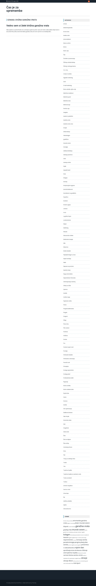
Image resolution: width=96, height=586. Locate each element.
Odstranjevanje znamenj (69, 281)
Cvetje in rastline (67, 74)
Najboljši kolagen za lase (69, 254)
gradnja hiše (67, 530)
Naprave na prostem (68, 266)
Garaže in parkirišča (68, 116)
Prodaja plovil (66, 374)
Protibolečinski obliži (68, 378)
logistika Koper (75, 537)
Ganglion (65, 112)
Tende (65, 462)
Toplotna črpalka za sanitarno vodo (72, 474)
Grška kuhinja (66, 131)
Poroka (65, 339)
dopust (65, 526)
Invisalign (65, 147)
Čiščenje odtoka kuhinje (69, 62)
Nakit (64, 262)
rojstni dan (79, 547)
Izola (64, 158)
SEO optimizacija (67, 408)
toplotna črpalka (71, 553)
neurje (74, 540)
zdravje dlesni (68, 561)
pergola (77, 542)
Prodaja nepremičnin (68, 370)
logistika (70, 537)
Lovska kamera (67, 220)
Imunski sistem (67, 143)
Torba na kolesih (67, 478)
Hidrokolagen (66, 135)
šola (75, 563)
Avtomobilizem (67, 39)
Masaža (65, 231)
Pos (64, 343)
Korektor (65, 201)
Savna (64, 397)
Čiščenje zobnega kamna (69, 66)
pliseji (82, 542)
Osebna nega (66, 297)
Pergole (65, 312)
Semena (65, 401)
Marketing (65, 228)
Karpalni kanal (66, 170)
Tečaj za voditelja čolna (69, 458)
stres (72, 550)
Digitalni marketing (68, 77)
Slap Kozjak (66, 416)
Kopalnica (65, 197)
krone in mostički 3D (85, 535)
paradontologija (68, 542)
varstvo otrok (77, 555)
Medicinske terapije (68, 239)
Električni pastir (67, 97)
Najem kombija (67, 258)
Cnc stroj (65, 70)
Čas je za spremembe (14, 9)
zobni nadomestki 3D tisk (68, 563)
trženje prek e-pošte (82, 553)
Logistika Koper (67, 216)
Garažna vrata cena (68, 124)
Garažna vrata (66, 120)
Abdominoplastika (67, 27)
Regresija (65, 381)
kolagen (66, 534)
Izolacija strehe (67, 162)
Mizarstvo (65, 247)
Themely (34, 583)
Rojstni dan (66, 393)
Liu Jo (64, 212)
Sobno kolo (66, 431)
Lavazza (65, 208)
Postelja (65, 351)
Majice (65, 224)
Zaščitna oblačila (67, 501)
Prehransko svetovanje (69, 358)
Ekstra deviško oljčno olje (69, 89)
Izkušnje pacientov (68, 154)
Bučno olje (66, 50)
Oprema (65, 289)
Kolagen (65, 178)
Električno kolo (67, 100)
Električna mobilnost (68, 93)
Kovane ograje (67, 204)
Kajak (64, 166)
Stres (64, 451)
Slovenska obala (67, 420)
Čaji (64, 54)
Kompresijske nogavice (69, 185)
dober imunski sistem (82, 523)
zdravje (84, 558)
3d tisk (65, 24)
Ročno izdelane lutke (68, 389)
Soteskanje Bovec (67, 447)
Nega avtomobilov (68, 274)
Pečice (65, 304)
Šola (64, 435)
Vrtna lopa (66, 493)
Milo (64, 243)
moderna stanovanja (82, 537)
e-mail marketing (72, 526)
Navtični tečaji (66, 270)
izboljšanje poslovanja (73, 532)
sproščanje (67, 550)
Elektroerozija (66, 104)
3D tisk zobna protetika (68, 520)
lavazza (65, 537)
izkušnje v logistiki (81, 532)
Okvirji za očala (67, 285)
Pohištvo (65, 335)
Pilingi (64, 320)
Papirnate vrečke (67, 301)
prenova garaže (78, 544)
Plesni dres (66, 324)
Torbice (65, 481)
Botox (65, 47)
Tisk (64, 466)
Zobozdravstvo (67, 508)
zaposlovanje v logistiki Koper (75, 558)
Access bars (66, 31)
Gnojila (65, 127)
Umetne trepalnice (68, 485)
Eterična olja (66, 108)
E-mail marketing (67, 85)
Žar (64, 497)
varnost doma (68, 555)
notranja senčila (81, 540)
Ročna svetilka (66, 385)
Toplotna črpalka (67, 470)
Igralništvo (66, 139)
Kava (64, 174)
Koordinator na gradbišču (69, 193)
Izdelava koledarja (67, 151)
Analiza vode (66, 35)
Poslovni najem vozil (68, 347)
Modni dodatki (67, 251)
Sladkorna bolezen (67, 412)
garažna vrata (83, 526)
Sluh (64, 424)
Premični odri (66, 362)
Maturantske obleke (68, 235)
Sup (64, 455)
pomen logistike (71, 544)
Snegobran (66, 428)
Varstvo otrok (66, 489)
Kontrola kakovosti (68, 189)
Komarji (65, 181)
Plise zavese (66, 328)
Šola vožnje (66, 443)
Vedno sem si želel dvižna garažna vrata (27, 25)
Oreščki (65, 293)
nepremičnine (68, 540)
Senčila (65, 405)
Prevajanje (66, 366)
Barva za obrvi (66, 43)
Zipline (65, 505)
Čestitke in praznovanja (69, 58)
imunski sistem (78, 529)
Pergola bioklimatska (68, 308)
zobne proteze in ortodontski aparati (80, 561)
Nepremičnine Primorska (69, 278)
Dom (64, 81)
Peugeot (65, 316)
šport (78, 563)
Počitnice (65, 331)
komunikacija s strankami (75, 535)
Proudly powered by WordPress (14, 583)
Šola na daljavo (67, 439)
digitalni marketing (71, 523)
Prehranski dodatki (68, 355)
